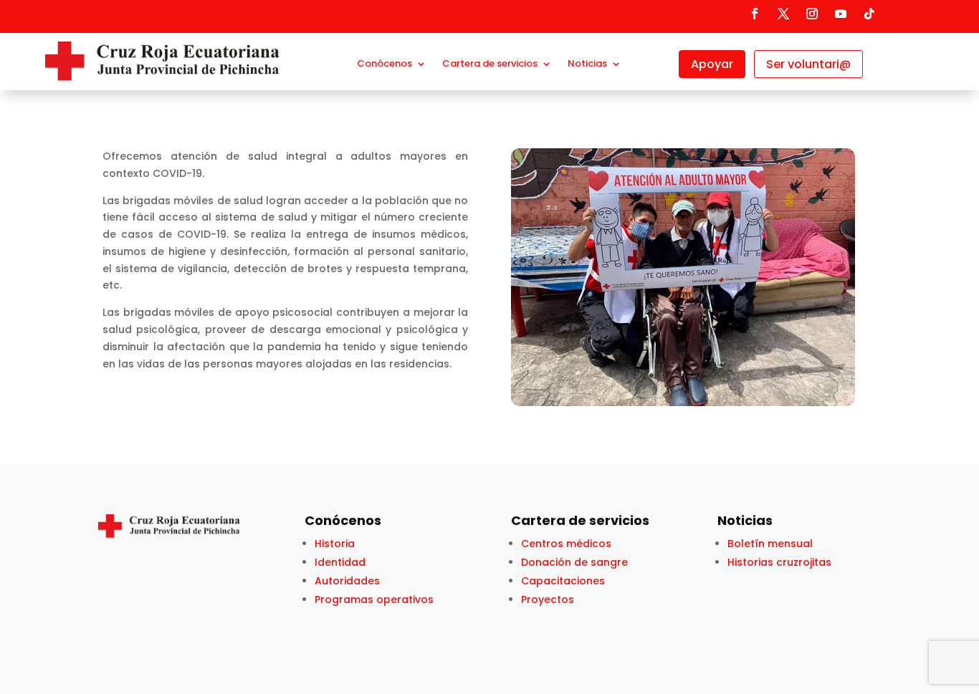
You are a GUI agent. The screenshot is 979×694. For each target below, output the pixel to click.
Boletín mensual (770, 543)
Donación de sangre (574, 562)
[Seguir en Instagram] (812, 13)
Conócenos (384, 64)
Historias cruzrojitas (779, 562)
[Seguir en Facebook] (754, 13)
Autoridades (347, 581)
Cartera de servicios (490, 64)
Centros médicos (566, 543)
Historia (335, 543)
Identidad (340, 562)
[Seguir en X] (783, 13)
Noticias (587, 64)
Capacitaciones (563, 581)
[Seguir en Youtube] (840, 13)
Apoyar (712, 64)
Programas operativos (374, 599)
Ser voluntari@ (808, 64)
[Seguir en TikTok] (869, 13)
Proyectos (547, 599)
